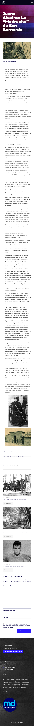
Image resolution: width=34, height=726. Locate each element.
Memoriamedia (8, 669)
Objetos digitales (8, 666)
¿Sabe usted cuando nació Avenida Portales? (15, 533)
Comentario (7, 586)
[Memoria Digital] (3, 2)
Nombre (5, 604)
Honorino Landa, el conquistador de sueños (14, 566)
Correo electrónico (9, 610)
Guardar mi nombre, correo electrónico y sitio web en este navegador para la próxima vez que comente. (16, 625)
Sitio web (5, 617)
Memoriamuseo (8, 671)
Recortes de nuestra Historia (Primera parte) (14, 499)
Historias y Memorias (9, 667)
